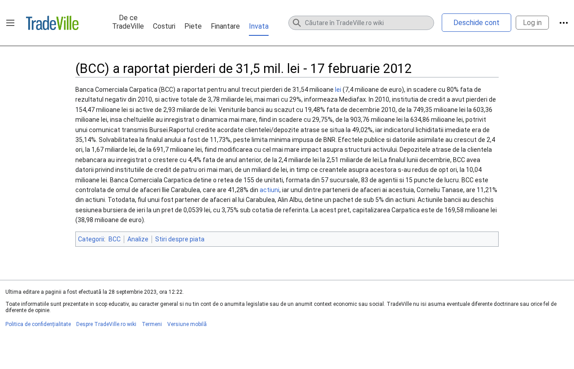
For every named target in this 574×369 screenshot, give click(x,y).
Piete (193, 26)
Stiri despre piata (179, 239)
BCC (115, 239)
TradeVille (52, 23)
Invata (259, 26)
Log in (532, 22)
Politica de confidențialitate (38, 324)
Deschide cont (476, 22)
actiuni (269, 189)
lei (338, 89)
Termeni (152, 324)
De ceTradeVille (128, 21)
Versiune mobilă (187, 324)
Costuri (164, 26)
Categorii (91, 239)
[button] (10, 23)
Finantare (225, 26)
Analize (137, 239)
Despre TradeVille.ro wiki (106, 324)
